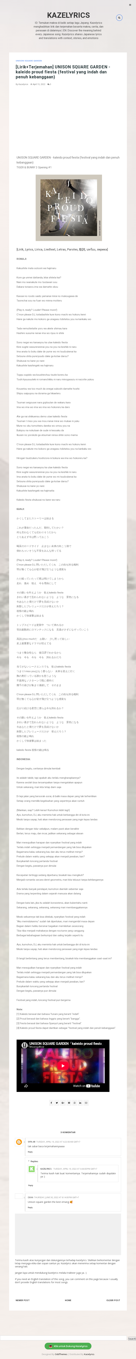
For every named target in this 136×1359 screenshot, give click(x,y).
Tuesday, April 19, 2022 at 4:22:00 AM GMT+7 (58, 1141)
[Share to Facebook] (51, 1103)
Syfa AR (31, 1141)
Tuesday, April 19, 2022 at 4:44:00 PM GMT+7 (75, 1168)
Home (68, 1300)
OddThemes (61, 1354)
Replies (34, 1161)
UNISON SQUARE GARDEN (29, 61)
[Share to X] (56, 1103)
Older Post (113, 1300)
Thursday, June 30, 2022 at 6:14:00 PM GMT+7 (56, 1197)
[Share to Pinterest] (86, 1103)
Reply (30, 1152)
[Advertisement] (69, 113)
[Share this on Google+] (63, 1103)
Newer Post (23, 1300)
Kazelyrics (68, 15)
